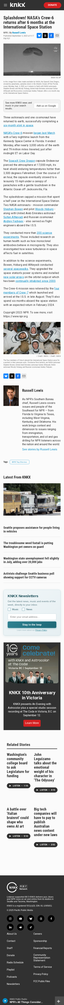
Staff (10, 948)
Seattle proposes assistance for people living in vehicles (31, 529)
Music (15, 609)
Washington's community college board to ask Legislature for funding (18, 765)
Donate (52, 5)
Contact (11, 941)
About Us (12, 934)
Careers (37, 934)
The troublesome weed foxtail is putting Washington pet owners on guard (28, 545)
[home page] (17, 6)
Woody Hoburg (44, 209)
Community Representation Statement (41, 958)
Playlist (11, 969)
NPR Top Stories (19, 462)
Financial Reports (42, 948)
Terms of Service (42, 967)
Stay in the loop (31, 624)
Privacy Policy (41, 630)
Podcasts (12, 977)
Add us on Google (46, 105)
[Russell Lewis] (11, 395)
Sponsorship (40, 941)
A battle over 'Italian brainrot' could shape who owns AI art (18, 817)
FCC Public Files (41, 981)
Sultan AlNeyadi (13, 217)
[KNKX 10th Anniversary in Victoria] (32, 663)
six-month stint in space (18, 125)
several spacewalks (15, 269)
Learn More (32, 723)
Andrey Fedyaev (13, 221)
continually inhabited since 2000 (35, 281)
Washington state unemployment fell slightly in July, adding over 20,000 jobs (31, 560)
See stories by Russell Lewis (39, 449)
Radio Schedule (15, 962)
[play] (5, 1000)
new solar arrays (13, 277)
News (29, 609)
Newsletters (13, 984)
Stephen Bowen (13, 209)
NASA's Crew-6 (12, 133)
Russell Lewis (19, 32)
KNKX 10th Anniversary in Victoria (32, 695)
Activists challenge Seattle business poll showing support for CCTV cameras (28, 575)
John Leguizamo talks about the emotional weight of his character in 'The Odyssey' (45, 767)
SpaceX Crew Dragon (22, 160)
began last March (44, 133)
